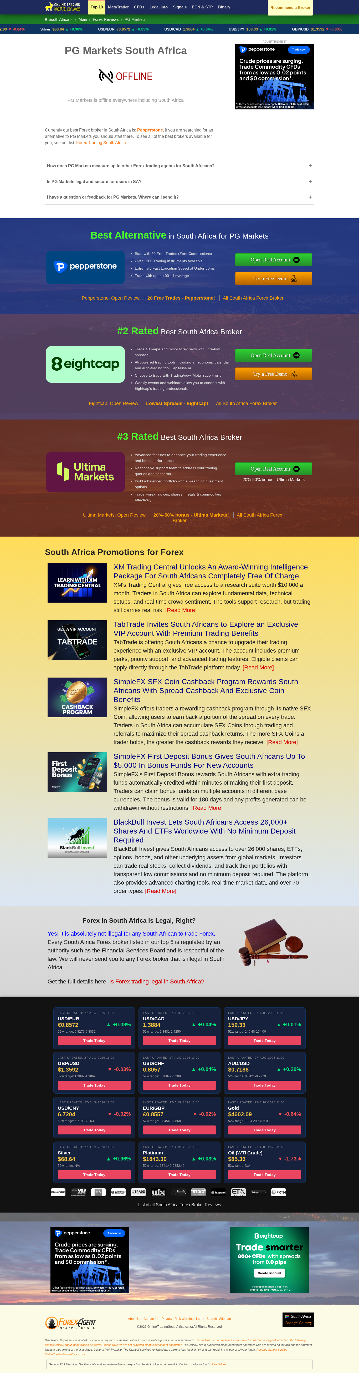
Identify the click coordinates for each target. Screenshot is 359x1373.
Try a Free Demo (270, 278)
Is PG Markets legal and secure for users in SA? (179, 181)
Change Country (298, 1323)
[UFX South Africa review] (158, 1195)
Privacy (167, 1319)
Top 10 (97, 7)
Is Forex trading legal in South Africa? (156, 981)
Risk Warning (184, 1319)
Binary (224, 7)
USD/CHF (329, 29)
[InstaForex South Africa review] (118, 1195)
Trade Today (94, 1040)
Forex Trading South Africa (101, 142)
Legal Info (159, 7)
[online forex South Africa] (63, 10)
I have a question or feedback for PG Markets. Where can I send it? (179, 197)
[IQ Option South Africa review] (218, 1195)
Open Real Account (270, 260)
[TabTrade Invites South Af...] (77, 658)
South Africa (58, 19)
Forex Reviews (106, 19)
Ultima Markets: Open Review (114, 515)
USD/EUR (69, 29)
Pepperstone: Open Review (111, 298)
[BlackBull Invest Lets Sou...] (77, 855)
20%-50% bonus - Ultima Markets (274, 479)
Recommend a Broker (290, 7)
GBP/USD (263, 29)
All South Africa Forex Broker (253, 298)
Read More (219, 1364)
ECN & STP (202, 7)
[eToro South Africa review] (198, 1195)
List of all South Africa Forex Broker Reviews (179, 1205)
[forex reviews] (70, 1328)
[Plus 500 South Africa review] (58, 1195)
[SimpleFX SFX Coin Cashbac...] (77, 715)
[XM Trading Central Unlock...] (77, 600)
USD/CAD (136, 29)
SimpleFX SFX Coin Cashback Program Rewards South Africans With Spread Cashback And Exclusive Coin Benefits (206, 691)
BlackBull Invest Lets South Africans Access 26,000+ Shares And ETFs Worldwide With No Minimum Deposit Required (205, 831)
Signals (180, 7)
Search (212, 1319)
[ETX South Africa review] (238, 1195)
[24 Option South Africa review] (258, 1195)
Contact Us (151, 1319)
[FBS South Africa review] (98, 1195)
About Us (134, 1319)
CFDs (139, 7)
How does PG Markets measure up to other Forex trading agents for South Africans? (179, 166)
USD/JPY (200, 29)
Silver (9, 29)
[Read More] (181, 610)
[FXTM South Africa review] (278, 1195)
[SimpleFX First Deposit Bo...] (77, 790)
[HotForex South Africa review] (178, 1195)
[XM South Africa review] (78, 1195)
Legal (200, 1319)
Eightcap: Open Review (113, 403)
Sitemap (225, 1319)
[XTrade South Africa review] (138, 1195)
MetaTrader (118, 7)
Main (83, 19)
